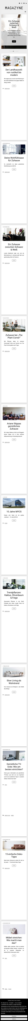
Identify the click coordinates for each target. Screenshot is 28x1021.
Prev (3, 31)
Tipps (6, 784)
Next (24, 31)
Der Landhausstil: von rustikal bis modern (14, 72)
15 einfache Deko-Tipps (14, 855)
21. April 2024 (5, 578)
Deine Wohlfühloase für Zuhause (14, 159)
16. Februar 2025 (6, 55)
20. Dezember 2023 (6, 839)
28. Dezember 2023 (6, 749)
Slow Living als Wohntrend (14, 681)
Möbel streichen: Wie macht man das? (14, 940)
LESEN (14, 39)
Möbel (12, 815)
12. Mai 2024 (5, 497)
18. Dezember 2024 (6, 143)
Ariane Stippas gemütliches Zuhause (14, 426)
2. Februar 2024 (6, 666)
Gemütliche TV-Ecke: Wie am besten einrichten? (14, 767)
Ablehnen (14, 1019)
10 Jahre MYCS (14, 511)
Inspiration (7, 88)
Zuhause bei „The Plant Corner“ (14, 336)
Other (6, 523)
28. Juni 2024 (5, 406)
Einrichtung (7, 815)
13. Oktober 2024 (6, 226)
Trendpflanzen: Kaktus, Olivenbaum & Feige (14, 595)
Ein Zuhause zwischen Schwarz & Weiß (14, 247)
